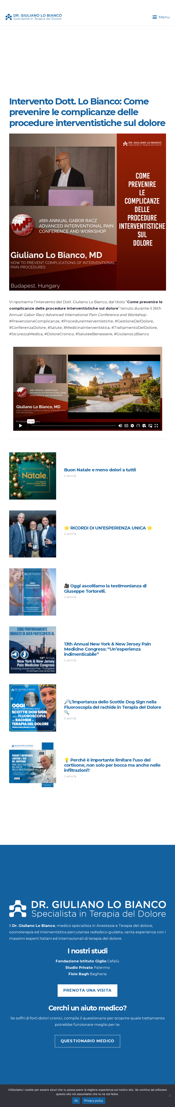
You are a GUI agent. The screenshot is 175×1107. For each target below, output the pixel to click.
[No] (170, 1096)
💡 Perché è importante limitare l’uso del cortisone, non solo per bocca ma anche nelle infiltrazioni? (112, 765)
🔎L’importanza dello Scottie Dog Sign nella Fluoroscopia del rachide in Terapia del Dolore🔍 (112, 707)
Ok (76, 1100)
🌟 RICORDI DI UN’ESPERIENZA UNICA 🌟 (108, 528)
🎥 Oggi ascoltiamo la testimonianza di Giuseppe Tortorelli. (105, 588)
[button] (161, 17)
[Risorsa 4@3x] (34, 17)
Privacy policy (93, 1100)
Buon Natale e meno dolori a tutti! (100, 469)
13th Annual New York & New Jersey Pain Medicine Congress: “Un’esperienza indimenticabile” (107, 649)
